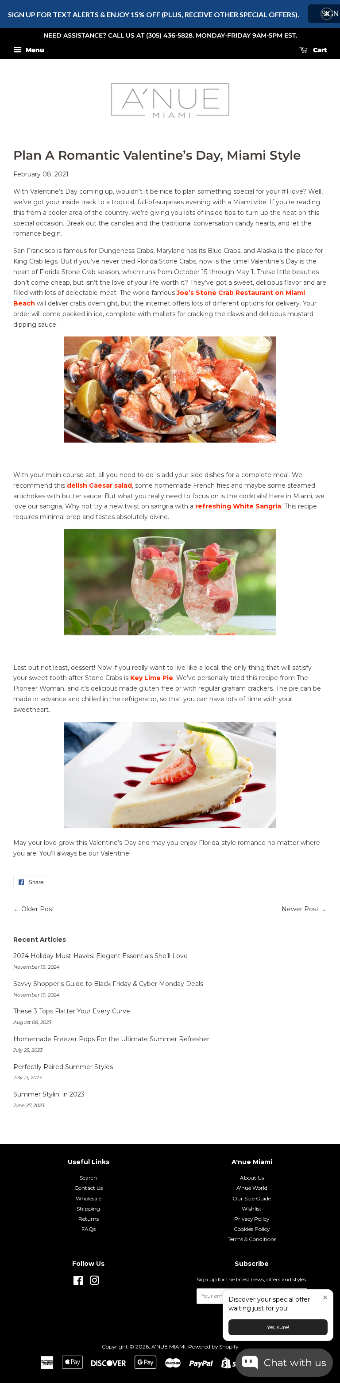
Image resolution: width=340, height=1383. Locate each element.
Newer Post (300, 909)
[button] (326, 13)
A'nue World (251, 1187)
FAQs (88, 1229)
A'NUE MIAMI (168, 1346)
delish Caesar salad (99, 485)
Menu (34, 50)
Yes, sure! (278, 1327)
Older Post (37, 909)
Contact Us (88, 1187)
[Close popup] (325, 1297)
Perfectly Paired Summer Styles (63, 1067)
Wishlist (252, 1208)
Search (88, 1177)
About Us (252, 1177)
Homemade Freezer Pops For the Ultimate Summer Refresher (111, 1039)
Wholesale (88, 1198)
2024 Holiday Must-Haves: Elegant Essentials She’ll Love (100, 956)
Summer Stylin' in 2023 (49, 1094)
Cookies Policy (252, 1229)
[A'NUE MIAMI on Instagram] (94, 1282)
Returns (88, 1218)
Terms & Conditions (252, 1239)
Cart (319, 50)
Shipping (88, 1208)
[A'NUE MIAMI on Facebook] (78, 1282)
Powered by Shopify (213, 1346)
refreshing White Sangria (238, 506)
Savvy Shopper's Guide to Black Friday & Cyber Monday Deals (108, 984)
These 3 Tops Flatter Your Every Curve (71, 1011)
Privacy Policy (251, 1218)
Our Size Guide (251, 1198)
